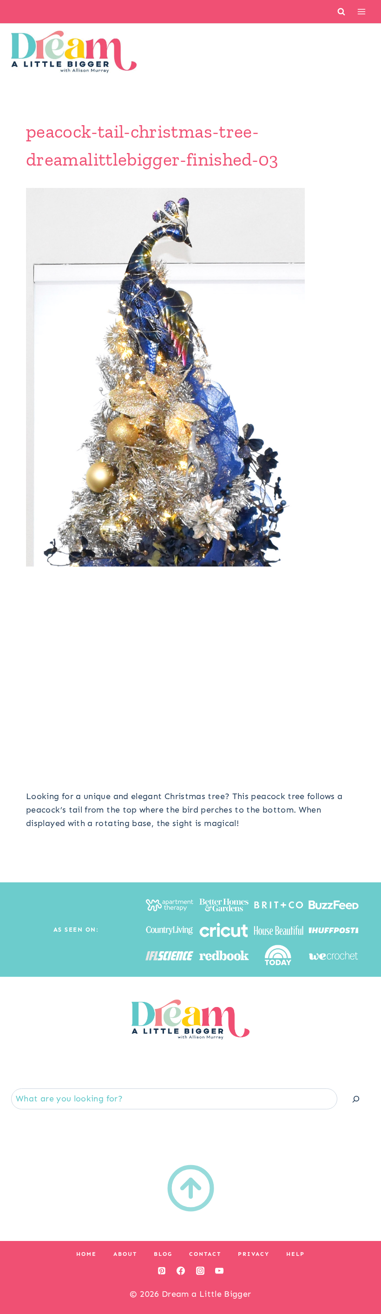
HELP (295, 1254)
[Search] (356, 1098)
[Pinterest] (161, 1270)
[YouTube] (219, 1270)
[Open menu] (361, 11)
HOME (86, 1254)
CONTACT (205, 1254)
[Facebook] (180, 1270)
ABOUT (125, 1254)
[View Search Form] (341, 11)
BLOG (163, 1254)
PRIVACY (253, 1254)
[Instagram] (200, 1270)
